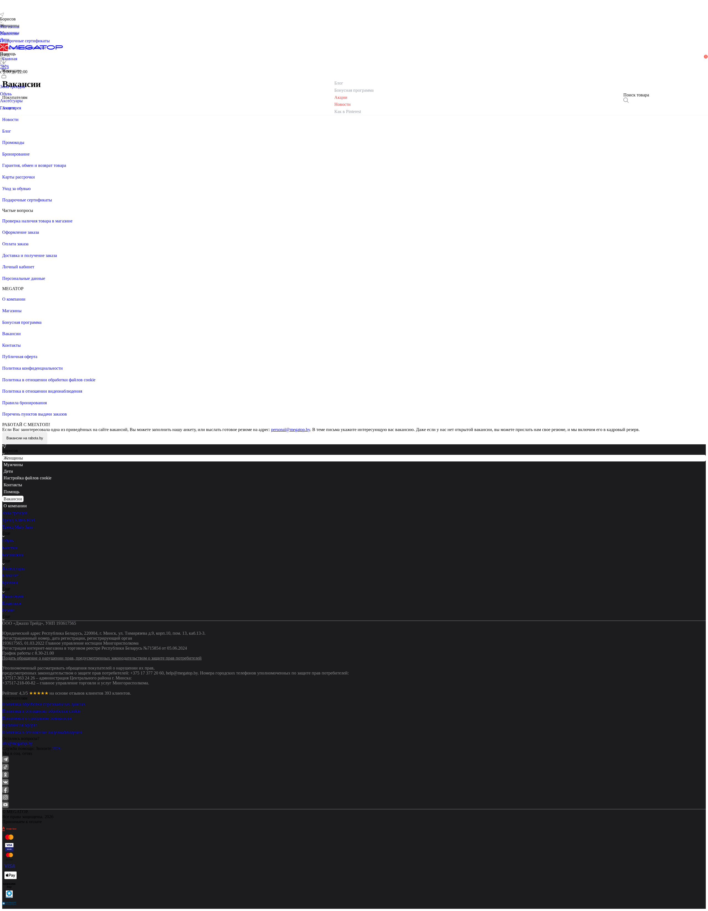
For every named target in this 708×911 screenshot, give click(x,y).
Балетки (9, 547)
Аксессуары (13, 568)
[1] (3, 68)
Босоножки (13, 555)
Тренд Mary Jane (17, 527)
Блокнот (10, 575)
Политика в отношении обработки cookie (41, 711)
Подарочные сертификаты (25, 40)
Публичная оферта (19, 725)
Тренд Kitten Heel (18, 520)
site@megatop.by (17, 743)
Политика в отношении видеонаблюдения (42, 732)
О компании (15, 505)
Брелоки (10, 582)
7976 (56, 748)
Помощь (11, 491)
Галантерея (12, 596)
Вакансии (13, 499)
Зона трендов (14, 513)
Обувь (8, 540)
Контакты (13, 484)
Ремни (8, 610)
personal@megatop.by (290, 429)
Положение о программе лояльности (37, 718)
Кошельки (11, 603)
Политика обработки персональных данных (43, 704)
